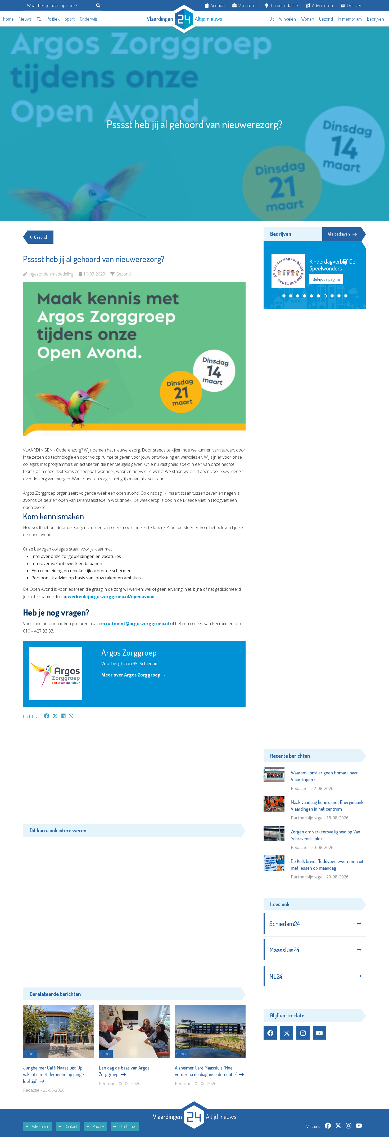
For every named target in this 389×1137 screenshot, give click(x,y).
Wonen (307, 19)
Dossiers (355, 5)
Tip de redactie (283, 5)
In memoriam (350, 19)
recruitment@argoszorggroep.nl (134, 623)
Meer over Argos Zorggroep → (133, 675)
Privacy (98, 1126)
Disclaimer (127, 1126)
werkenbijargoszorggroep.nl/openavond (111, 596)
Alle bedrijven (339, 234)
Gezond (326, 19)
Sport (70, 19)
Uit (271, 19)
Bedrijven (375, 19)
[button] (284, 296)
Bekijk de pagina (326, 279)
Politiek (53, 19)
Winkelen (287, 19)
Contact (70, 1126)
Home (8, 19)
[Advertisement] (134, 774)
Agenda (217, 5)
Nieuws (25, 19)
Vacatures (247, 5)
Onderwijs (89, 19)
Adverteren (322, 5)
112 (39, 19)
